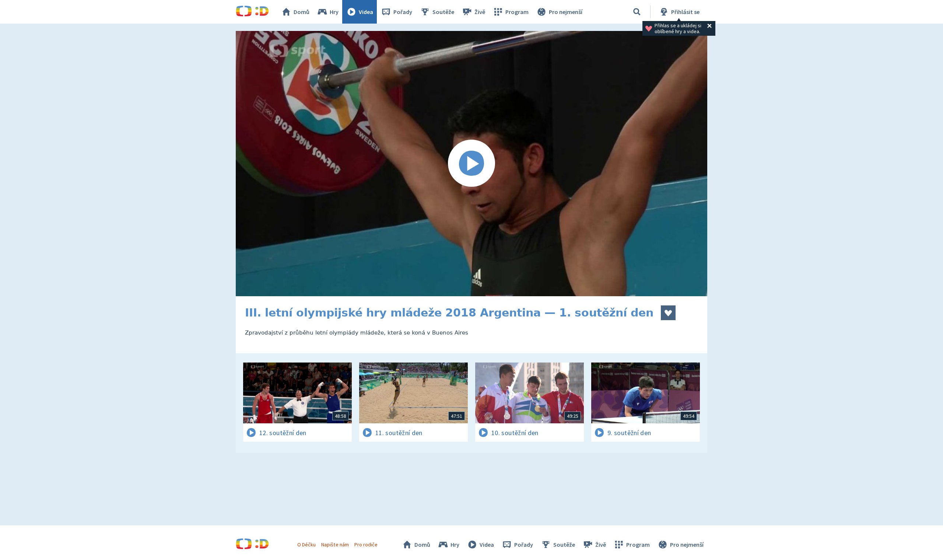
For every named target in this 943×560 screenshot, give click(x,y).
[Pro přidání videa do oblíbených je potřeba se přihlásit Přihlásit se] (668, 312)
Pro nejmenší (565, 11)
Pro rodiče (366, 544)
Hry (334, 11)
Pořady (402, 11)
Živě (479, 11)
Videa (366, 11)
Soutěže (443, 11)
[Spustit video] (471, 163)
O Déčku (306, 544)
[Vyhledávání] (637, 12)
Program (517, 11)
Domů (301, 11)
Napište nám (334, 544)
